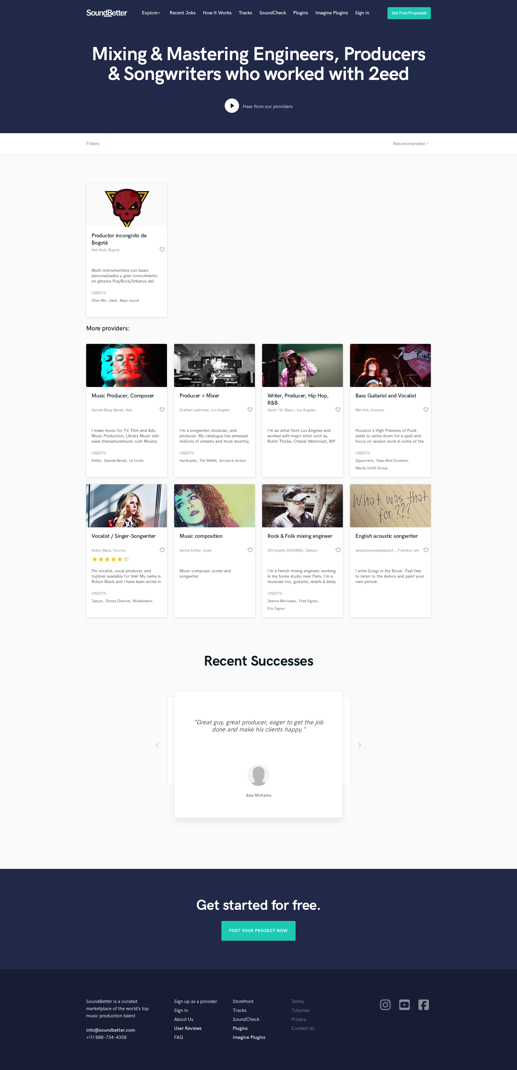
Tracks (245, 13)
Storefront (243, 1001)
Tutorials (300, 1010)
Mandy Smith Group (371, 468)
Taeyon (97, 601)
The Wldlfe (208, 461)
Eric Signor (276, 608)
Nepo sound (129, 300)
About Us (183, 1019)
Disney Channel (118, 601)
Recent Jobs (183, 13)
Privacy (298, 1019)
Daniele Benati (115, 461)
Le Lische (136, 461)
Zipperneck (364, 461)
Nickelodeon (143, 601)
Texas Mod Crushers (392, 461)
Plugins (300, 13)
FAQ (178, 1037)
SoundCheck (272, 13)
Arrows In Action (232, 461)
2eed (113, 300)
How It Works (217, 13)
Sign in (362, 13)
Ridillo (96, 461)
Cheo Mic (99, 300)
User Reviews (188, 1028)
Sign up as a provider (195, 1001)
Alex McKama (258, 795)
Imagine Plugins (331, 13)
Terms (297, 1001)
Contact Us (302, 1028)
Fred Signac (308, 601)
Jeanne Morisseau (281, 601)
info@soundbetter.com (110, 1030)
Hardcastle (188, 461)
